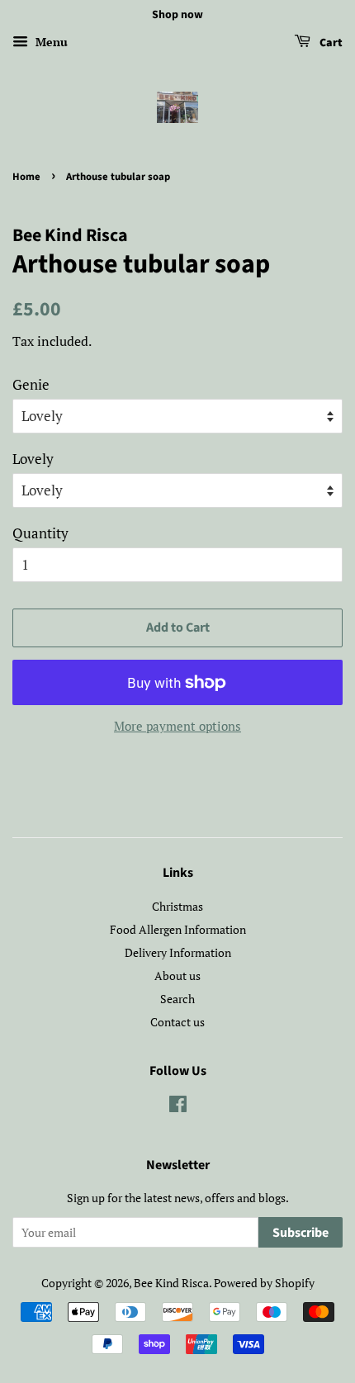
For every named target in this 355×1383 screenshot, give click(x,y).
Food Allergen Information (178, 929)
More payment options (177, 726)
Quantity (40, 532)
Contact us (177, 1022)
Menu (50, 42)
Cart (330, 43)
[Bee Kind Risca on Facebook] (177, 1107)
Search (177, 998)
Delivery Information (178, 952)
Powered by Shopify (264, 1283)
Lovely (33, 458)
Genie (31, 384)
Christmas (177, 906)
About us (177, 975)
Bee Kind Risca (171, 1283)
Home (26, 176)
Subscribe (300, 1233)
